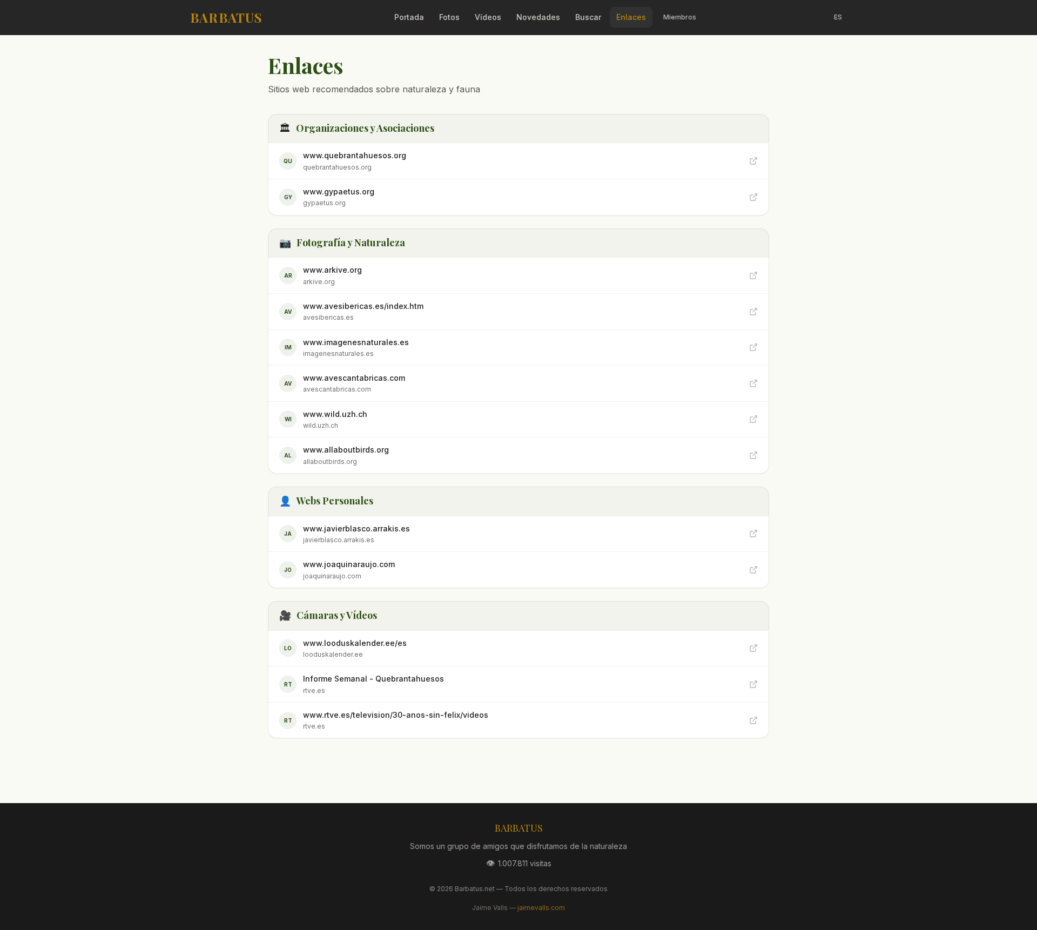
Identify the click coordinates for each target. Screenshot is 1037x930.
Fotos (449, 17)
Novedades (538, 17)
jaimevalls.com (541, 908)
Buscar (588, 17)
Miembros (679, 17)
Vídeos (488, 17)
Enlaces (631, 17)
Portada (409, 17)
